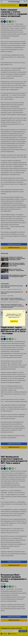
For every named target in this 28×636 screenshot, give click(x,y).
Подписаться (14, 322)
